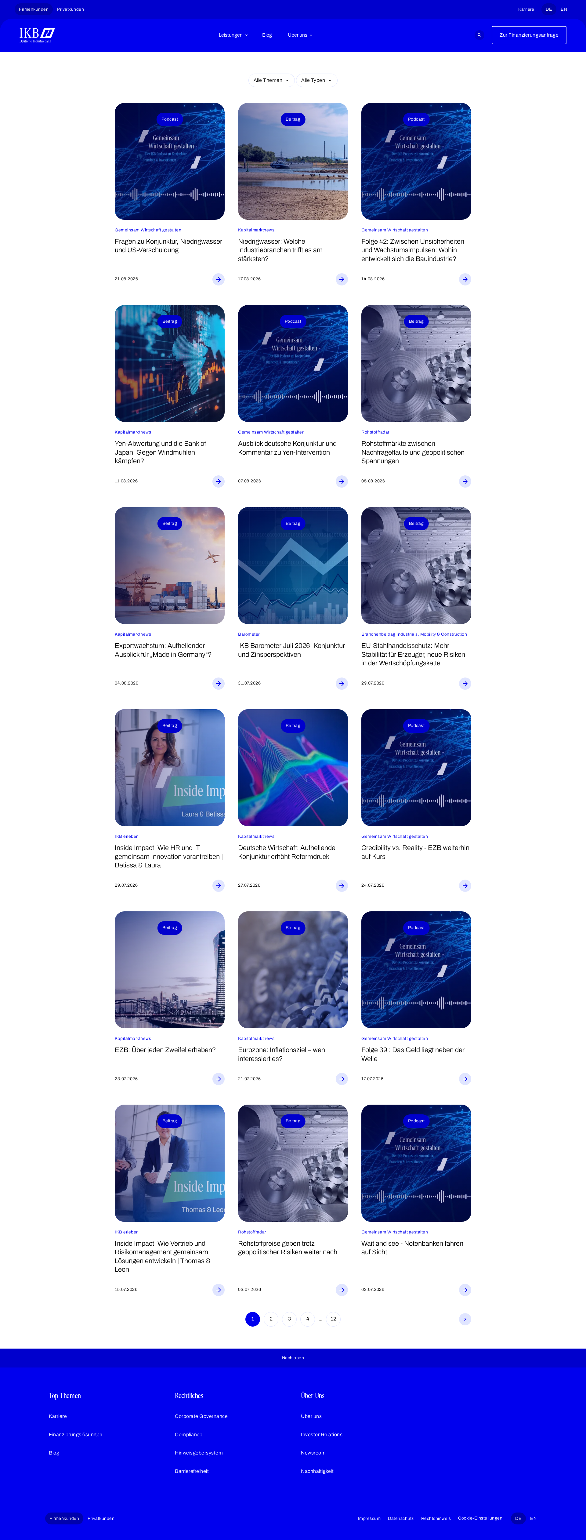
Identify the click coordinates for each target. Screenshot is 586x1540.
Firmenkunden (34, 9)
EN (564, 9)
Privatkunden (70, 9)
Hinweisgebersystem (199, 1452)
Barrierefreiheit (192, 1471)
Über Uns (312, 1395)
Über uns (297, 35)
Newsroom (313, 1452)
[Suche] (479, 35)
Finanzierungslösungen (76, 1434)
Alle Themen (268, 80)
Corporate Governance (201, 1416)
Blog (267, 35)
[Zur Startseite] (37, 35)
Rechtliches (189, 1395)
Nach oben (293, 1358)
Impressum (369, 1518)
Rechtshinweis (436, 1518)
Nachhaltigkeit (317, 1471)
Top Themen (65, 1395)
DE (549, 9)
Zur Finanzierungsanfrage (529, 35)
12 (333, 1318)
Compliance (188, 1434)
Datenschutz (401, 1518)
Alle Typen (313, 80)
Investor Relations (321, 1434)
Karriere (526, 9)
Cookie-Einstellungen (480, 1518)
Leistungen (231, 35)
